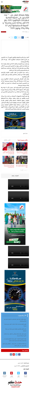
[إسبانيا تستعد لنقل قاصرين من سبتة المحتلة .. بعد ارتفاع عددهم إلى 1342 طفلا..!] (21, 160)
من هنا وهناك (3, 31)
